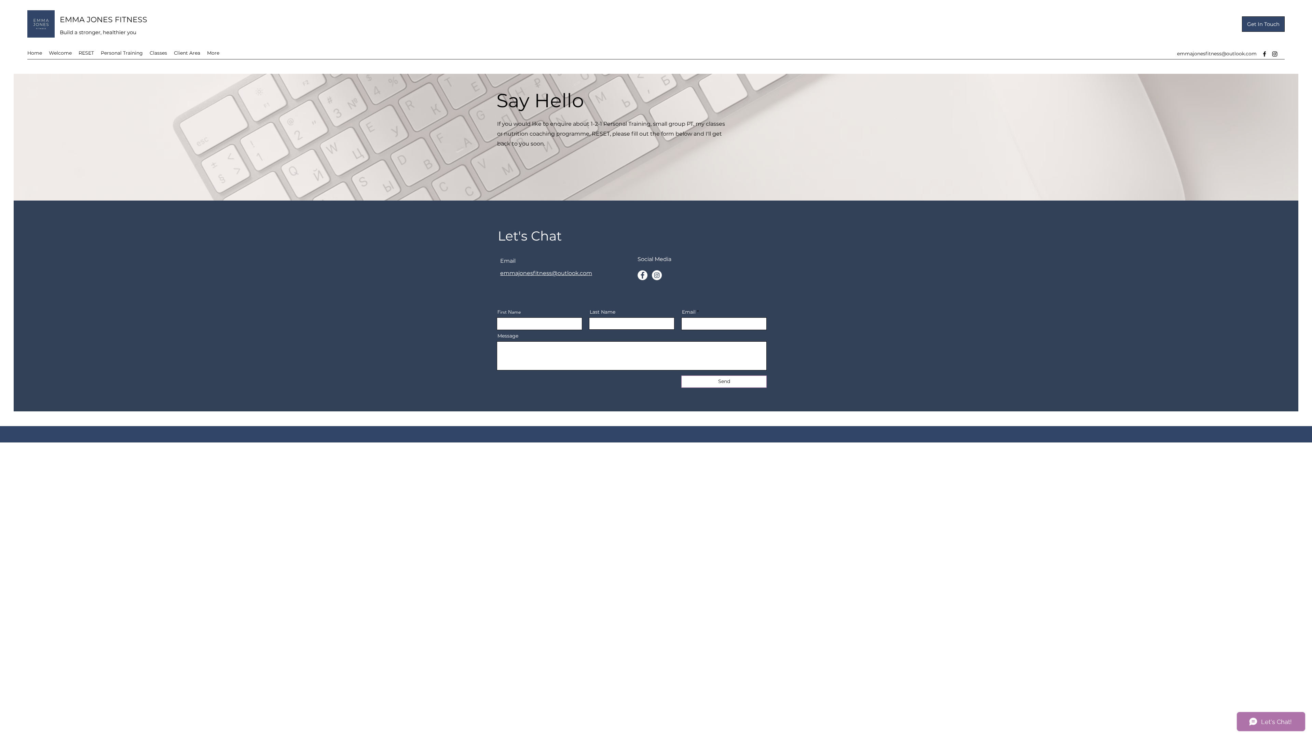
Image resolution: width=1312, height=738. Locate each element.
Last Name (602, 312)
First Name (509, 312)
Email (689, 312)
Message (507, 335)
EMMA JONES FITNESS (103, 19)
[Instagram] (1274, 54)
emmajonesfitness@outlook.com (1217, 54)
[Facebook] (1264, 54)
